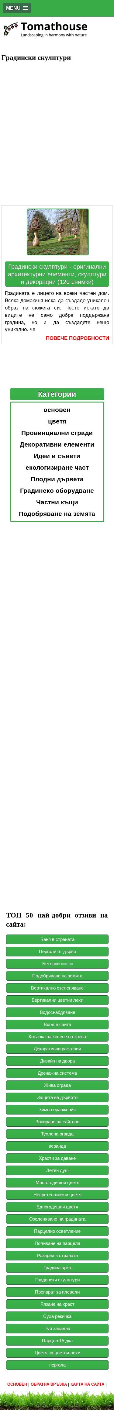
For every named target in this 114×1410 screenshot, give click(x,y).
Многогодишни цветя (57, 1182)
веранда (57, 1146)
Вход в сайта (57, 1024)
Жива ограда (57, 1085)
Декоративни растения (57, 1048)
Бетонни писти (57, 963)
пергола (57, 1364)
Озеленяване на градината (57, 1219)
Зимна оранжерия (57, 1109)
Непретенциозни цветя (57, 1194)
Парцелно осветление (57, 1231)
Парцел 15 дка (57, 1340)
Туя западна (57, 1328)
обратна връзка (49, 1384)
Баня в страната (57, 939)
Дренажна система (57, 1073)
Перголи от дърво (57, 951)
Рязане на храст (57, 1304)
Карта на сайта (87, 1384)
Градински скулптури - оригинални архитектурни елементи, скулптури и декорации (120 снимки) (57, 274)
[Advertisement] (57, 125)
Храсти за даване (57, 1158)
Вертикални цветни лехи (57, 1000)
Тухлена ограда (57, 1133)
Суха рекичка (57, 1316)
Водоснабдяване (57, 1012)
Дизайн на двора (57, 1060)
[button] (17, 8)
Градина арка (57, 1267)
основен (17, 1384)
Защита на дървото (57, 1097)
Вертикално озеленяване (57, 987)
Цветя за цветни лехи (57, 1352)
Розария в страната (57, 1255)
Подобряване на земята (57, 975)
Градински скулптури (57, 1279)
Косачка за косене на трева (57, 1036)
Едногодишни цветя (57, 1206)
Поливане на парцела (57, 1243)
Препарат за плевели (57, 1291)
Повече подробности (77, 338)
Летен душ (57, 1170)
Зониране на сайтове (57, 1121)
